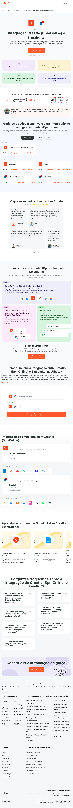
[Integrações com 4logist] (17, 471)
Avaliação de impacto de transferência (60, 793)
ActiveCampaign (19, 714)
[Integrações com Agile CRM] (43, 471)
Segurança (56, 795)
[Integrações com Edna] (43, 503)
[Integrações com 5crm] (24, 471)
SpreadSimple (18, 705)
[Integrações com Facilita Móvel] (49, 503)
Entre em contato (66, 795)
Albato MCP (29, 771)
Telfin (4, 724)
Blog (3, 755)
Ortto (15, 717)
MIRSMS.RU (6, 717)
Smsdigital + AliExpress (61, 724)
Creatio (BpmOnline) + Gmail (35, 715)
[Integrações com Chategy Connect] (24, 503)
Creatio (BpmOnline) (24, 10)
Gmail (4, 705)
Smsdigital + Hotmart (61, 704)
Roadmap (5, 767)
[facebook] (56, 801)
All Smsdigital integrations (62, 701)
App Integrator (6, 764)
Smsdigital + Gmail (60, 712)
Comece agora (36, 669)
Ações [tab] (48, 138)
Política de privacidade (65, 790)
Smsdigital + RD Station (62, 721)
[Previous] (34, 252)
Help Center (5, 758)
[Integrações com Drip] (36, 503)
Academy (5, 761)
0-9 (2, 688)
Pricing (4, 752)
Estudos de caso (31, 758)
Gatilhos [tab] (39, 138)
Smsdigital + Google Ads (62, 727)
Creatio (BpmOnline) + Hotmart (36, 706)
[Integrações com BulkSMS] (17, 503)
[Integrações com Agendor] (36, 471)
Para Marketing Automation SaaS (36, 767)
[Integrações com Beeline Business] (4, 503)
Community (5, 771)
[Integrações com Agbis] (30, 471)
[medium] (69, 801)
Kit (15, 702)
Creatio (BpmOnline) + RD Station (37, 723)
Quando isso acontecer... (15, 392)
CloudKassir (6, 711)
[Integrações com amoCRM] (4, 471)
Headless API (30, 774)
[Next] (38, 252)
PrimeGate (17, 721)
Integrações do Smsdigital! (26, 182)
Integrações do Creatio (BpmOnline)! (23, 153)
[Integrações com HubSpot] (11, 471)
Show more (29, 741)
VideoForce (5, 714)
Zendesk (4, 702)
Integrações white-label (33, 752)
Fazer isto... (10, 402)
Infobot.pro (6, 708)
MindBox (17, 711)
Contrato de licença (50, 790)
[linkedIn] (61, 801)
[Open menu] (69, 3)
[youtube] (65, 801)
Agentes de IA (6, 777)
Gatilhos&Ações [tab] (27, 138)
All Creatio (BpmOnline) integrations (34, 702)
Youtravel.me (6, 721)
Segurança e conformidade (34, 761)
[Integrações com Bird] (11, 503)
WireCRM (17, 724)
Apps (16, 10)
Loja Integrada (19, 708)
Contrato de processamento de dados (36, 793)
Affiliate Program (7, 774)
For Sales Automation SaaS (34, 764)
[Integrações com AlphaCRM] (49, 471)
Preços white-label (31, 755)
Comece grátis (36, 50)
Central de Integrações (8, 10)
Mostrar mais (5, 382)
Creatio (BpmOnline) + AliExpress (37, 726)
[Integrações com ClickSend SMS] (30, 503)
